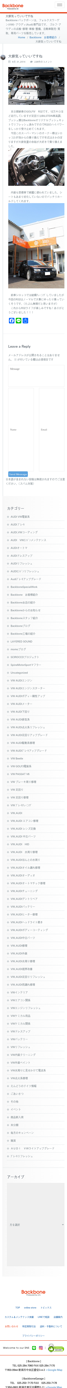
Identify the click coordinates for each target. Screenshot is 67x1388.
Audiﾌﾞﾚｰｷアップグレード (26, 579)
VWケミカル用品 (20, 1015)
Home (21, 37)
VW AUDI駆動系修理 (23, 742)
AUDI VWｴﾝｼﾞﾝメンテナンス (28, 540)
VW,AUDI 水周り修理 (24, 852)
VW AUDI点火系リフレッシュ (28, 727)
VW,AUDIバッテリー (23, 906)
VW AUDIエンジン (21, 680)
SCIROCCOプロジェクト (25, 657)
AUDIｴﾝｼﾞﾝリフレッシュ (25, 571)
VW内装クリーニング (23, 1054)
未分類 (14, 1124)
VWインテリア (19, 992)
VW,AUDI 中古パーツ (23, 836)
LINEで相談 (43, 1316)
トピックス (46, 1307)
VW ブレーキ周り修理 (23, 781)
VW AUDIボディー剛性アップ (28, 696)
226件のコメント (43, 61)
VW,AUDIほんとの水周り (25, 859)
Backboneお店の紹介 (23, 602)
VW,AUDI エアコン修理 (24, 820)
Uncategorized (19, 672)
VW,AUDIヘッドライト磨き (27, 922)
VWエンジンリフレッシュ (26, 1008)
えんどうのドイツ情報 (23, 1085)
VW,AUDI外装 (19, 953)
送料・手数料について (51, 1326)
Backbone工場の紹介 (23, 633)
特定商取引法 (29, 1326)
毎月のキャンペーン (22, 1132)
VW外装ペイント (20, 1062)
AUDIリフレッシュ (21, 563)
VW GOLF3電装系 (21, 766)
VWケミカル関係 (20, 1023)
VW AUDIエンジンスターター (28, 688)
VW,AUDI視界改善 (21, 969)
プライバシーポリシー (33, 1335)
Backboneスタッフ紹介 (24, 618)
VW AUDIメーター (21, 703)
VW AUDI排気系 (20, 719)
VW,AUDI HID (20, 844)
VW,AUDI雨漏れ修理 (23, 984)
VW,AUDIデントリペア (24, 898)
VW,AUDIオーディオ (23, 875)
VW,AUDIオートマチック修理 (28, 883)
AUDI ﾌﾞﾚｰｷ (18, 524)
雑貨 (13, 1140)
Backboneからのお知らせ (26, 610)
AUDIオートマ (19, 547)
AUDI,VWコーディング (24, 532)
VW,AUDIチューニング (24, 891)
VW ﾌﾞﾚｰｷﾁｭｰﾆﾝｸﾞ (21, 805)
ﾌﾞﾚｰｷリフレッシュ (22, 1156)
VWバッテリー (19, 1039)
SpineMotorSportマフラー (26, 664)
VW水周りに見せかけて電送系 (28, 1070)
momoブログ (18, 649)
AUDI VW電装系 (20, 516)
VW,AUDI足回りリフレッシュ (28, 976)
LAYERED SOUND (21, 641)
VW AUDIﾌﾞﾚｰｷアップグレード (29, 750)
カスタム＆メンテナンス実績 (19, 1316)
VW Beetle (17, 758)
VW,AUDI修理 (19, 945)
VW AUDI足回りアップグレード (29, 735)
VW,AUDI (16, 813)
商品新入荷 (17, 1117)
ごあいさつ (17, 1093)
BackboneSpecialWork (24, 586)
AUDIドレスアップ (21, 555)
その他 (14, 1101)
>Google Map (54, 1369)
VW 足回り (17, 789)
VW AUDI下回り (20, 711)
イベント (16, 1109)
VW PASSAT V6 (20, 774)
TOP (17, 1307)
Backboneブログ (20, 625)
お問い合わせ (11, 1326)
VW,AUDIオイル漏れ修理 (25, 867)
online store (30, 1307)
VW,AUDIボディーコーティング (29, 930)
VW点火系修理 (19, 1078)
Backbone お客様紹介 (43, 37)
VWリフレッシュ (20, 1046)
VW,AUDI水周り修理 (23, 961)
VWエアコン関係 (20, 1000)
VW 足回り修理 (20, 797)
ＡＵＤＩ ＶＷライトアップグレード (32, 1148)
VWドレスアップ (20, 1031)
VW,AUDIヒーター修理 (24, 914)
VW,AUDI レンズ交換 (23, 828)
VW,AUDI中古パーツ (23, 937)
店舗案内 (58, 1316)
